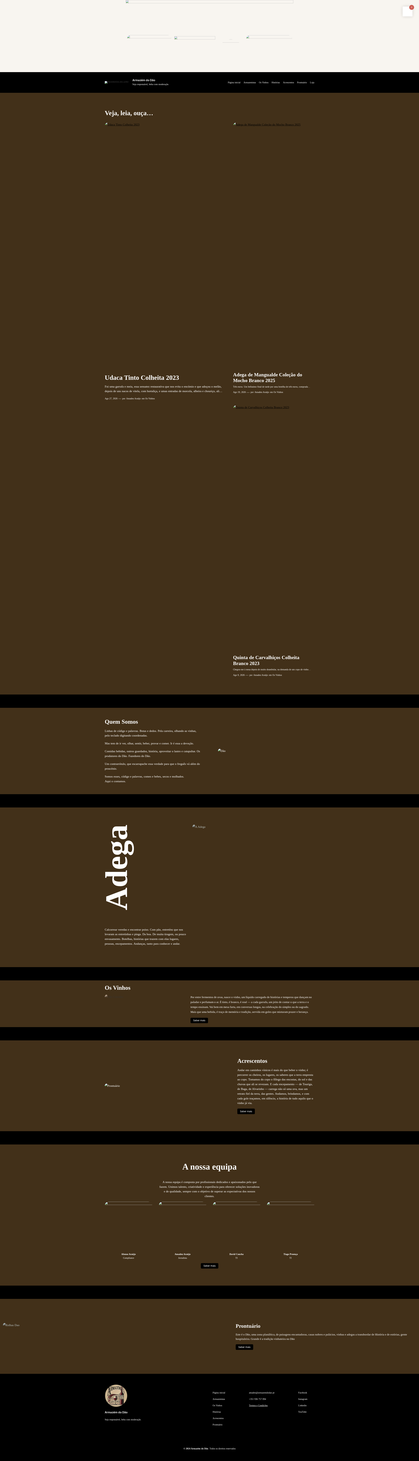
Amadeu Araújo (133, 398)
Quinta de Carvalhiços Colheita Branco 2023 (266, 660)
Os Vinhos (150, 398)
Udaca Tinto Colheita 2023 (142, 377)
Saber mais (199, 1020)
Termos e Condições (258, 1405)
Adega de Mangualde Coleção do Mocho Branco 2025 (267, 377)
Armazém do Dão (143, 80)
